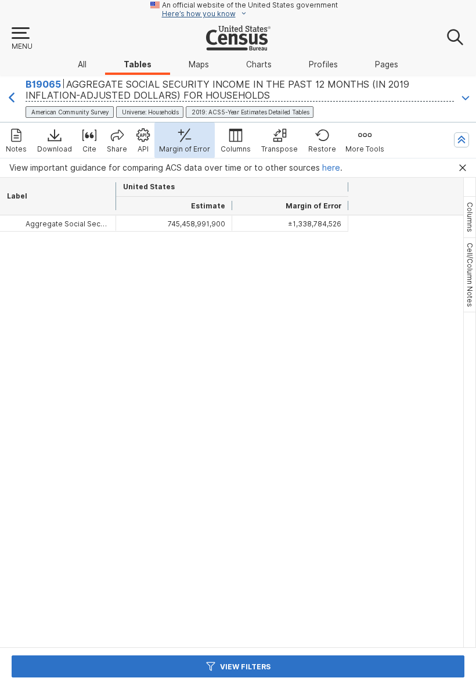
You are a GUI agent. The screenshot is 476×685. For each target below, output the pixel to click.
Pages (386, 64)
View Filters (245, 666)
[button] (21, 39)
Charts (259, 64)
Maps (199, 64)
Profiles (323, 64)
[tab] (469, 217)
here (331, 167)
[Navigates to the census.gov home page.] (238, 46)
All (82, 64)
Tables (138, 64)
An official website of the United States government (250, 5)
